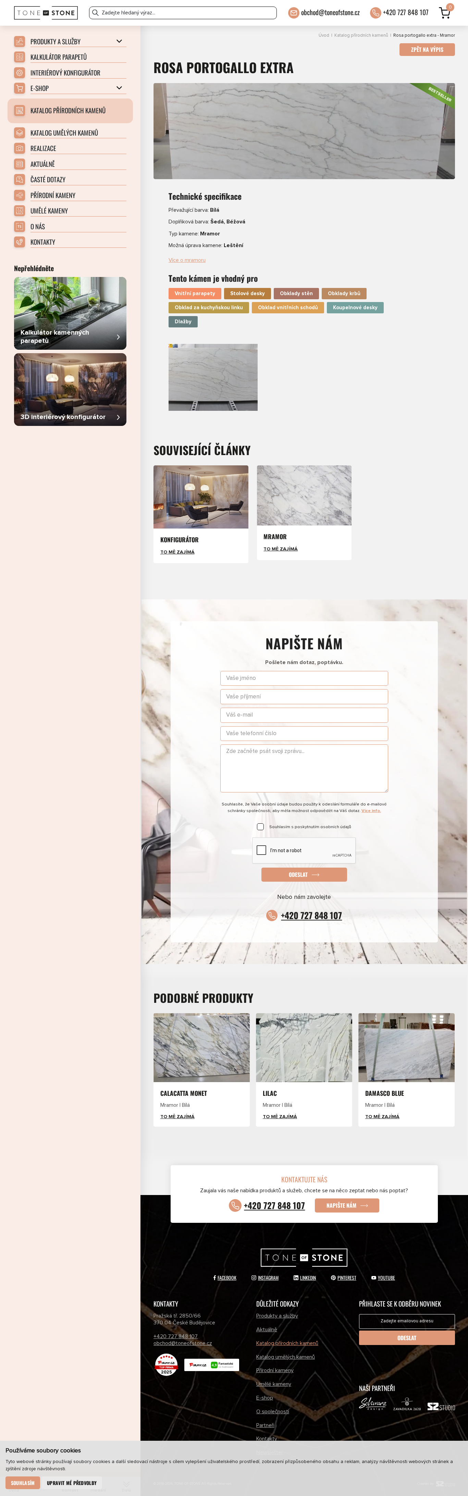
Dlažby (183, 321)
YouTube (386, 1277)
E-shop (264, 1398)
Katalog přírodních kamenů (361, 35)
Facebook (227, 1277)
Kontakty (266, 1438)
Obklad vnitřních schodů (288, 307)
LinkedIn (308, 1277)
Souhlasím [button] (23, 1482)
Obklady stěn (296, 293)
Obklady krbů (344, 293)
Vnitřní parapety (195, 293)
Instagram (268, 1277)
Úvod (324, 35)
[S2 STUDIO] (441, 1408)
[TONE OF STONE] (46, 13)
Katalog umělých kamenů (285, 1357)
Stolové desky (247, 293)
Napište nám (341, 1205)
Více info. (371, 811)
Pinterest (346, 1277)
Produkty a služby (277, 1316)
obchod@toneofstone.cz (330, 12)
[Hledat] (95, 13)
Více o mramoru (187, 260)
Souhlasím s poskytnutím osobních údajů (310, 827)
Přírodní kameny (275, 1370)
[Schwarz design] (372, 1405)
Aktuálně (266, 1329)
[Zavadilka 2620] (407, 1405)
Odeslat (298, 874)
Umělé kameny (273, 1384)
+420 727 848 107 (406, 12)
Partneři (265, 1425)
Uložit (183, 349)
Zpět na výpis (427, 49)
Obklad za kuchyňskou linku (209, 307)
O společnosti (272, 1411)
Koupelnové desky (355, 307)
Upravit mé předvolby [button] (72, 1482)
